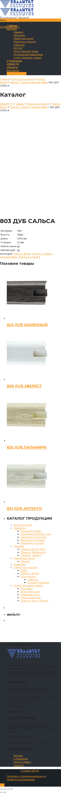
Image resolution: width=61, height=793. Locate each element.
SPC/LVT (18, 48)
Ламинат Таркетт (30, 555)
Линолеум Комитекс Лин (35, 534)
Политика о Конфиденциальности (26, 776)
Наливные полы (29, 594)
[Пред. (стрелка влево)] (1, 792)
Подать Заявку (22, 762)
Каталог (18, 755)
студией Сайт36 (29, 770)
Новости (19, 765)
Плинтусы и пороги (25, 41)
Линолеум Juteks (30, 531)
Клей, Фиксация (30, 591)
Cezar (23, 570)
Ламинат (19, 32)
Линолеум (19, 35)
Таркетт (25, 561)
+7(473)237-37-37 (10, 20)
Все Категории (23, 525)
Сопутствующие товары (28, 57)
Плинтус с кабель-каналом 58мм (28, 82)
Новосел (32, 579)
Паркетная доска (23, 38)
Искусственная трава (26, 51)
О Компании (21, 758)
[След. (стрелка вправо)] (4, 792)
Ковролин (19, 44)
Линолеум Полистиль (33, 537)
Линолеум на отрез (32, 543)
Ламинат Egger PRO (33, 549)
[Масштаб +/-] (11, 789)
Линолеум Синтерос (32, 540)
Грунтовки (26, 588)
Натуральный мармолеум (28, 54)
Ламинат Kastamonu (32, 552)
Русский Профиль (38, 582)
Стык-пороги (28, 576)
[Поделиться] (4, 789)
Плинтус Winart (22, 253)
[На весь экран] (8, 789)
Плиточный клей (30, 597)
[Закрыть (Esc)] (1, 789)
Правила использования (21, 779)
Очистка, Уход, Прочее (34, 600)
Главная (4, 79)
